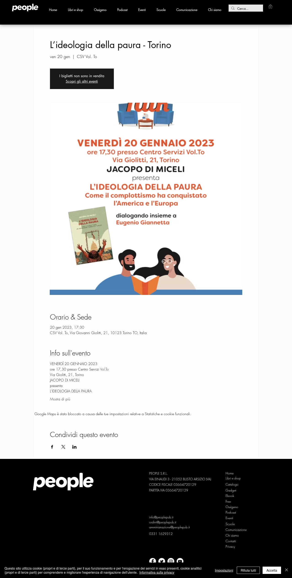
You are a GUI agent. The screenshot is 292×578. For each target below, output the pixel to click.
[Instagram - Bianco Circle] (170, 561)
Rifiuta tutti (248, 570)
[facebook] (152, 561)
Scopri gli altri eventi (82, 81)
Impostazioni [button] (224, 570)
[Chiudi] (286, 570)
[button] (270, 7)
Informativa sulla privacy (156, 572)
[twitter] (161, 561)
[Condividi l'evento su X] (63, 447)
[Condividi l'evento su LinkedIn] (74, 447)
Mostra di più (60, 399)
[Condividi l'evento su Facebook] (52, 447)
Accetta (271, 570)
